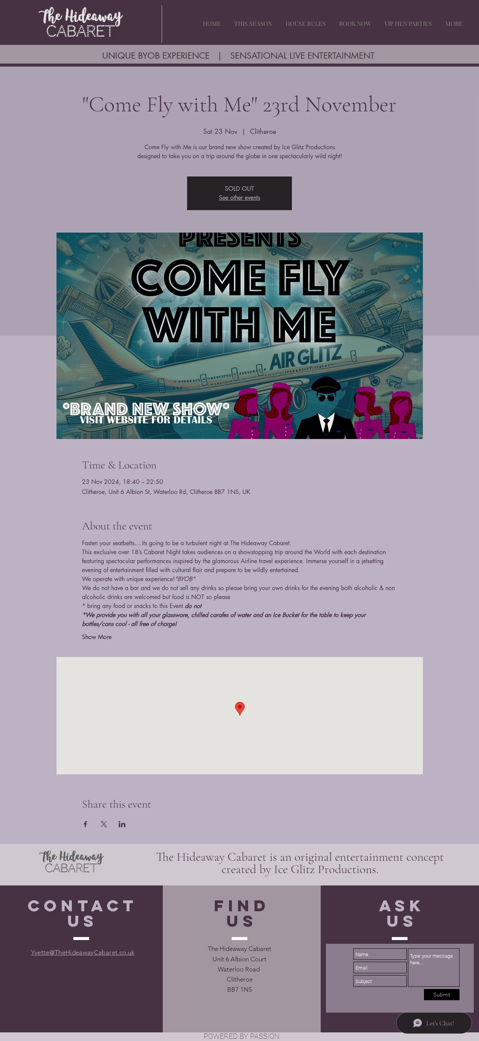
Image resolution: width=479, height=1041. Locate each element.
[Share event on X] (103, 824)
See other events (239, 198)
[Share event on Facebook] (85, 824)
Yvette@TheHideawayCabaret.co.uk (83, 952)
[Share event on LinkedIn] (122, 824)
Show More (97, 637)
